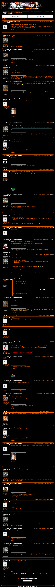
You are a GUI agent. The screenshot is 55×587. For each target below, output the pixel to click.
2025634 (52, 169)
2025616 (52, 49)
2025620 (52, 122)
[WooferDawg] (5, 163)
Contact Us (39, 583)
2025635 (52, 194)
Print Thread (4, 18)
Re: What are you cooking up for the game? (13, 33)
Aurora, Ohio (5, 206)
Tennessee (5, 180)
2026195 (52, 468)
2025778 (52, 327)
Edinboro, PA (5, 46)
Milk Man (38, 227)
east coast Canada (6, 108)
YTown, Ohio (5, 94)
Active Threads (10, 13)
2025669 (52, 254)
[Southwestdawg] (5, 349)
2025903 (52, 411)
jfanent (38, 65)
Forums (12, 11)
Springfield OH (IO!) (6, 252)
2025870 (52, 393)
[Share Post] (48, 21)
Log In (52, 11)
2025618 (52, 81)
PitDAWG (38, 499)
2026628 (52, 543)
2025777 (52, 315)
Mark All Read (13, 583)
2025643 (52, 227)
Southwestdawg (37, 356)
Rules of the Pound (6, 583)
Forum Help (44, 583)
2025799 (52, 341)
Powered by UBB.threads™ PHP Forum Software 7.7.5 (27, 586)
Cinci (4, 569)
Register (47, 11)
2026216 (52, 499)
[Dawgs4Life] (5, 42)
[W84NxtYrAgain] (5, 492)
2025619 (52, 98)
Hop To (19, 578)
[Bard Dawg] (5, 248)
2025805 (52, 356)
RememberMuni (37, 49)
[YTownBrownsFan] (5, 90)
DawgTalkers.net (6, 11)
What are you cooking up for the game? (12, 21)
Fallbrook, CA (5, 167)
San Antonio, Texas (6, 353)
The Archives (17, 11)
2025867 (52, 380)
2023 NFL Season (25, 11)
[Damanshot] (5, 202)
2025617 (52, 65)
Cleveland (5, 495)
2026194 (52, 443)
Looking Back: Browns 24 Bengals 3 (37, 573)
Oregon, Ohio (5, 60)
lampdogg (38, 122)
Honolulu (4, 286)
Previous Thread (15, 16)
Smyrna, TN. (5, 149)
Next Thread (40, 16)
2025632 (52, 155)
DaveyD (38, 393)
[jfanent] (5, 56)
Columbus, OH (5, 424)
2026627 (52, 528)
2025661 (52, 239)
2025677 (52, 278)
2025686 (52, 297)
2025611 (52, 21)
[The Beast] (5, 420)
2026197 (52, 483)
